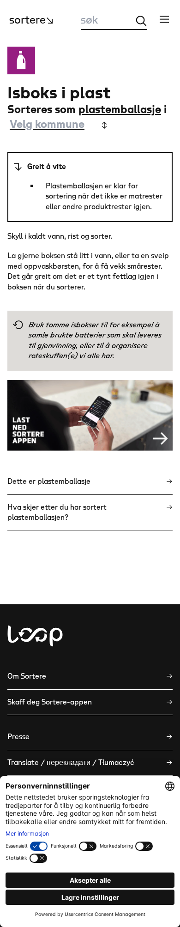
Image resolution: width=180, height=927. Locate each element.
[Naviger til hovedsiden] (35, 636)
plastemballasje (119, 110)
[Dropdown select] (57, 125)
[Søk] (141, 20)
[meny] (164, 18)
